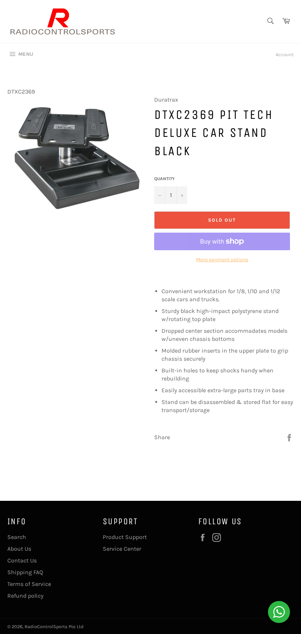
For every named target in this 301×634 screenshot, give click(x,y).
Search (16, 536)
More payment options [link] (222, 259)
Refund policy (25, 595)
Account (285, 54)
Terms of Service (29, 583)
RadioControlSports (46, 626)
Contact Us (22, 560)
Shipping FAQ (25, 572)
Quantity (164, 178)
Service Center (122, 548)
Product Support (125, 536)
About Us (19, 548)
